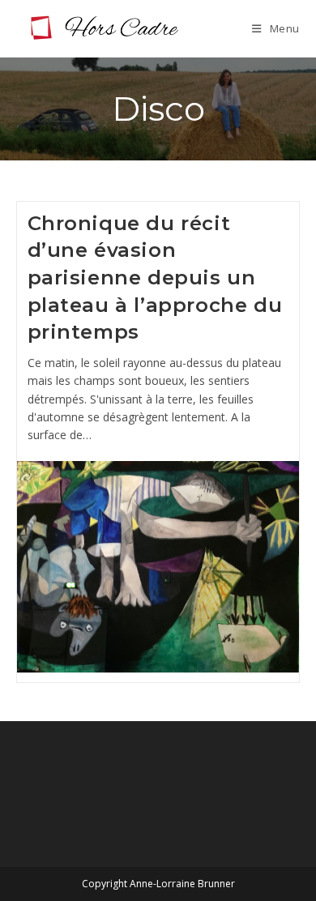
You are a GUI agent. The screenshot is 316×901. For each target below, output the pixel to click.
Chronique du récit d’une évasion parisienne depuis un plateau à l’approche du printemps (155, 277)
